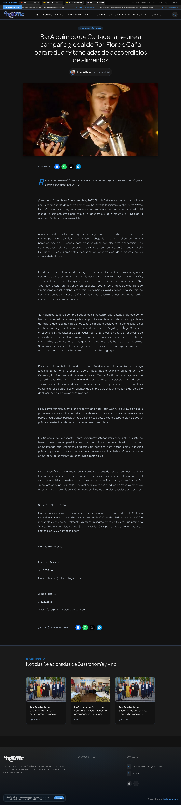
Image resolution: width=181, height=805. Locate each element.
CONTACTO (155, 14)
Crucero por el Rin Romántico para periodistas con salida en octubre (86, 7)
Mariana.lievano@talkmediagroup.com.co (63, 578)
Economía (99, 14)
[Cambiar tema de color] (175, 14)
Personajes (140, 14)
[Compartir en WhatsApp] (64, 166)
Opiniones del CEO (119, 14)
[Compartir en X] (71, 166)
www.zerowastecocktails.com (102, 437)
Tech (87, 14)
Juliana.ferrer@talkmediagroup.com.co (61, 609)
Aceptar (59, 798)
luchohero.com (170, 799)
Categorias (74, 14)
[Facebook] (174, 3)
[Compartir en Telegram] (78, 166)
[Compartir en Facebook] (57, 166)
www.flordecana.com (66, 530)
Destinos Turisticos (53, 14)
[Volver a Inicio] (14, 14)
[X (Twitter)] (177, 2)
